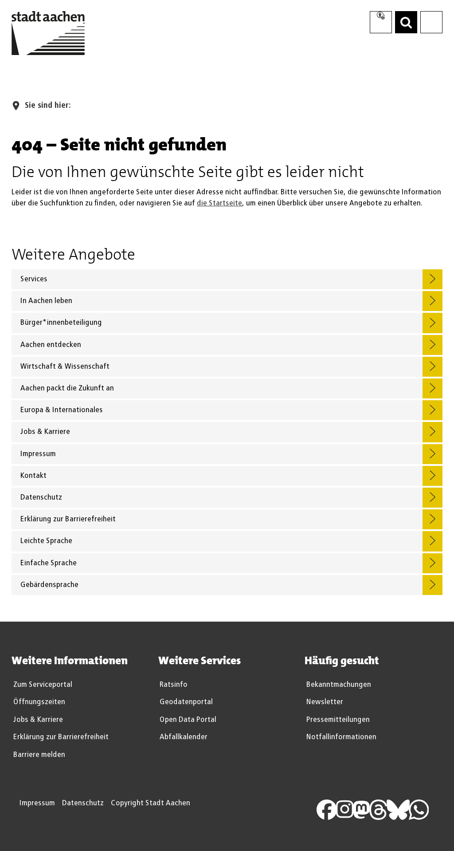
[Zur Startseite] (48, 35)
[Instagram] (349, 809)
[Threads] (383, 809)
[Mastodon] (366, 809)
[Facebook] (331, 809)
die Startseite (219, 203)
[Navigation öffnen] (431, 22)
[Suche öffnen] (406, 22)
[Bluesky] (403, 809)
